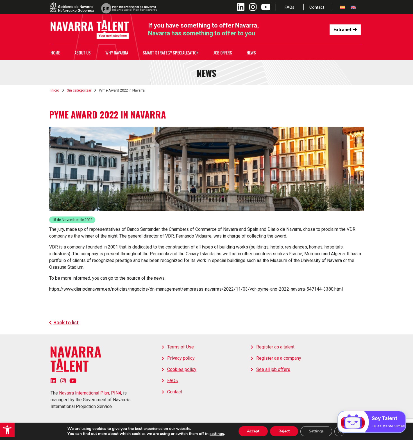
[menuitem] (342, 7)
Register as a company (278, 358)
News (251, 52)
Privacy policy (181, 358)
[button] (7, 430)
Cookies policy (181, 369)
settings (217, 433)
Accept (253, 431)
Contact (316, 7)
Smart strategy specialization (171, 52)
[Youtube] (73, 381)
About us (82, 52)
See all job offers (273, 369)
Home (55, 52)
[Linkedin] (53, 381)
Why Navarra (116, 52)
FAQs (289, 7)
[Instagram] (63, 381)
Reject (284, 431)
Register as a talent (275, 347)
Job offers (222, 52)
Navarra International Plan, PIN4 (90, 393)
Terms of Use (180, 347)
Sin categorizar (79, 90)
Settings (316, 431)
